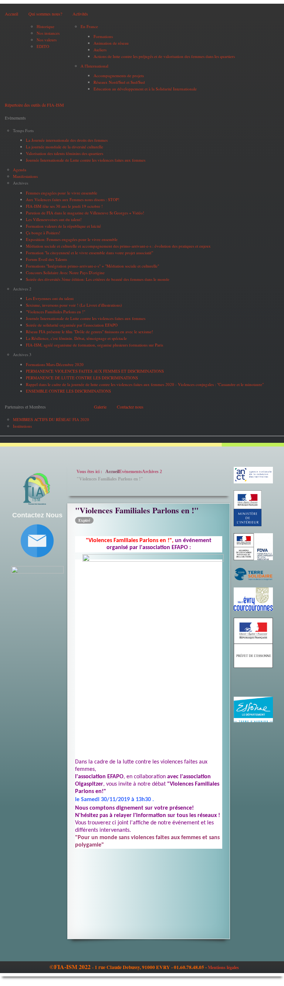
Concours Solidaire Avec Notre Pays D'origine (65, 272)
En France (89, 26)
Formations (103, 36)
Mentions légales (223, 967)
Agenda (19, 169)
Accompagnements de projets (119, 75)
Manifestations (25, 176)
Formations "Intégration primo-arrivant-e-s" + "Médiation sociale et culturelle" (92, 266)
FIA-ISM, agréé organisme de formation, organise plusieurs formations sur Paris (94, 345)
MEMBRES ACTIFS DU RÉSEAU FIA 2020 (51, 419)
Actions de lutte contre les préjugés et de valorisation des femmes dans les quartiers (164, 56)
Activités (80, 14)
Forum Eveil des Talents (46, 259)
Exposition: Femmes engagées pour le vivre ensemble (72, 239)
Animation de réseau (111, 43)
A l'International (94, 66)
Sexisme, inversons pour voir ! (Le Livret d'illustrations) (74, 305)
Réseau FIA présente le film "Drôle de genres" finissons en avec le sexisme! (89, 331)
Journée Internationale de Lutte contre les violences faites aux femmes (85, 160)
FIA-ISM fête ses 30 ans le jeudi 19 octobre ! (64, 206)
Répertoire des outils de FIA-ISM (34, 105)
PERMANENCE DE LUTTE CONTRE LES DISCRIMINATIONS (82, 377)
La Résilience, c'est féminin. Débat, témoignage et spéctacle (76, 338)
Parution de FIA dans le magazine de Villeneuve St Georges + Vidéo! (85, 213)
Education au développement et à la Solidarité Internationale (145, 89)
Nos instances (48, 33)
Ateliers (100, 49)
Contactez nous (130, 407)
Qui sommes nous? (45, 14)
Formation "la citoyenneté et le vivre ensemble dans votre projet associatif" (89, 252)
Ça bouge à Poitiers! (43, 232)
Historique (45, 26)
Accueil (11, 14)
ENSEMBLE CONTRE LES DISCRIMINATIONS (68, 391)
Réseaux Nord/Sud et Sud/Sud (119, 82)
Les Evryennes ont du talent (50, 298)
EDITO (43, 46)
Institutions (22, 426)
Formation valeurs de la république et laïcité (63, 226)
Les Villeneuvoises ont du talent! (54, 219)
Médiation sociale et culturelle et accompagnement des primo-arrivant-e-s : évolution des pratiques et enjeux (118, 246)
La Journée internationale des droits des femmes (67, 140)
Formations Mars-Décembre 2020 (55, 364)
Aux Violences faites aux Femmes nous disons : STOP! (72, 199)
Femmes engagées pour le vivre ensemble (61, 193)
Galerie (100, 407)
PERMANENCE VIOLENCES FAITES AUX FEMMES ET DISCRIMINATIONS (95, 371)
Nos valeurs (47, 39)
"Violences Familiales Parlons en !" (55, 311)
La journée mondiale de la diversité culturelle (64, 146)
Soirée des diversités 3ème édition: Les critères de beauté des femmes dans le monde (97, 279)
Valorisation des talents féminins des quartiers (64, 153)
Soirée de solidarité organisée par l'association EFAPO (72, 325)
